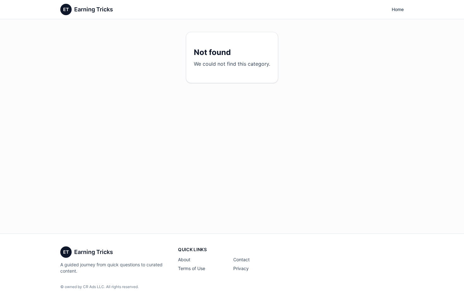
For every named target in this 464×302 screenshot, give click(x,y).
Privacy (241, 268)
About (184, 259)
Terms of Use (191, 268)
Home (398, 9)
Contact (241, 259)
